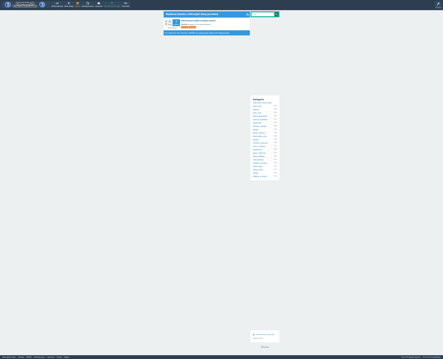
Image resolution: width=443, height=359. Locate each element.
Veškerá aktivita (57, 6)
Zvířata (197, 24)
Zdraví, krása (258, 170)
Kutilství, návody (259, 126)
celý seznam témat (206, 33)
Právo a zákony (259, 146)
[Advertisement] (264, 52)
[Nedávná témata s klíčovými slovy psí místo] (247, 14)
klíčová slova (224, 33)
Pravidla (59, 357)
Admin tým (51, 357)
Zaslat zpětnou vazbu (9, 357)
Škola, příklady (259, 156)
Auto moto (257, 106)
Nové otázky (68, 6)
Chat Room (126, 6)
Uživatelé (98, 6)
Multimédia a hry (260, 136)
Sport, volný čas (259, 153)
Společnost (257, 150)
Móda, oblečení (259, 133)
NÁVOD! (29, 357)
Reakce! (78, 6)
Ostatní (256, 140)
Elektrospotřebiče (260, 116)
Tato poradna (258, 160)
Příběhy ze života (260, 176)
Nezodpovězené (88, 6)
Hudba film (257, 123)
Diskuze (256, 109)
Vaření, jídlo (257, 166)
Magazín (66, 357)
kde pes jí (192, 27)
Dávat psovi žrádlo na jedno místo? (198, 20)
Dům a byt (257, 113)
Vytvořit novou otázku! (112, 6)
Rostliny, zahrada (260, 163)
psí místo (184, 27)
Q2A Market (437, 357)
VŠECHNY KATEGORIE (262, 103)
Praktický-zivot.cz (39, 357)
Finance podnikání (260, 119)
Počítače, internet (260, 143)
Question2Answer (414, 357)
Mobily (255, 130)
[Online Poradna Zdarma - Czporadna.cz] (25, 4)
